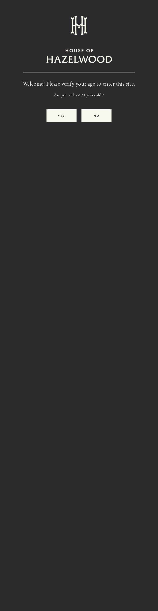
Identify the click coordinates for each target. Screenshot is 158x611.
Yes (61, 116)
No (96, 116)
